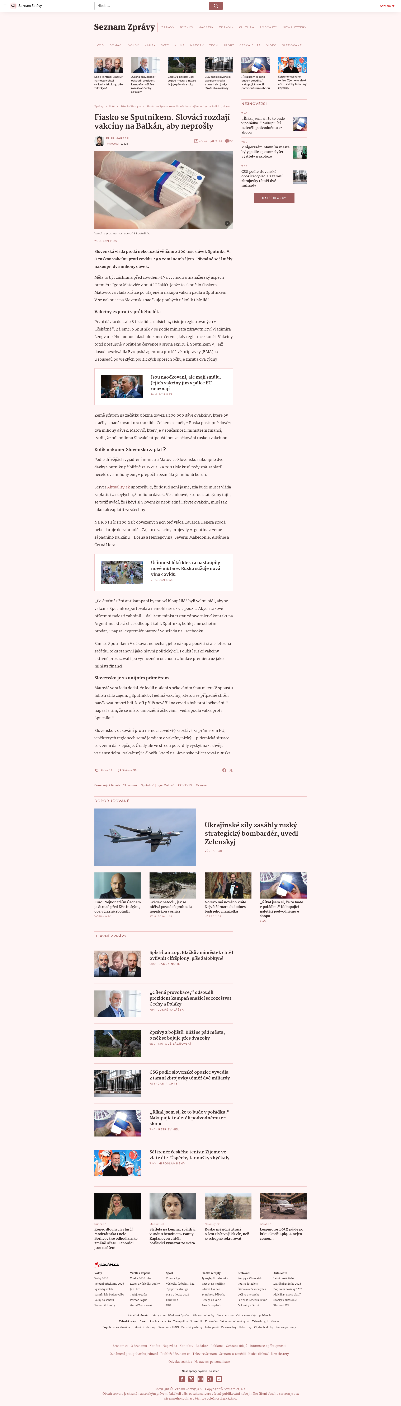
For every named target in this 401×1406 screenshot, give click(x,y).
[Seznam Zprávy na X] (191, 1379)
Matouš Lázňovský (175, 1043)
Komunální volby (104, 1305)
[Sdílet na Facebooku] (224, 770)
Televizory (245, 1327)
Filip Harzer (117, 138)
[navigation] (5, 6)
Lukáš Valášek (171, 1009)
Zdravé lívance (211, 1289)
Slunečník (196, 1321)
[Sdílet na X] (231, 770)
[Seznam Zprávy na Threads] (210, 1379)
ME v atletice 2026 (177, 1295)
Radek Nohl (169, 963)
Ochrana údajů (236, 1346)
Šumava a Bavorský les (252, 1289)
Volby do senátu (104, 1300)
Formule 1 (172, 1300)
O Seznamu (139, 1346)
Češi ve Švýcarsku (249, 1295)
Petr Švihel (168, 1129)
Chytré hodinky (263, 1327)
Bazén (143, 1321)
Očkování (202, 785)
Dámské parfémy (192, 1327)
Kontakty (186, 1346)
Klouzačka (211, 1321)
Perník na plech (211, 1305)
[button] (108, 65)
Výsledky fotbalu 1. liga (180, 1284)
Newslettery (280, 1353)
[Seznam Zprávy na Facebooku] (182, 1379)
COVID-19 (185, 785)
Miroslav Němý (172, 1163)
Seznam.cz (387, 6)
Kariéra (155, 1346)
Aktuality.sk (118, 487)
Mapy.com (159, 1315)
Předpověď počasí (179, 1315)
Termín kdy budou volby (109, 1295)
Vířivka (275, 1321)
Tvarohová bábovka (213, 1295)
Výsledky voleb (103, 1289)
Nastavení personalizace (212, 1361)
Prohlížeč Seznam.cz (175, 1353)
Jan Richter (169, 1083)
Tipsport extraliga (177, 1289)
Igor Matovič (166, 785)
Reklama (217, 1346)
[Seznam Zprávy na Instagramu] (200, 1379)
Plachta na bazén (160, 1321)
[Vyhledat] (216, 6)
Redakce (202, 1346)
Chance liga (173, 1278)
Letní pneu (212, 1327)
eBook (203, 141)
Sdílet (218, 141)
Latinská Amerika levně (252, 1300)
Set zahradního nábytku (235, 1321)
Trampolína (180, 1321)
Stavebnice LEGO (168, 1327)
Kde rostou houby (203, 1315)
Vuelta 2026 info (140, 1278)
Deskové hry (228, 1327)
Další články (274, 198)
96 (231, 141)
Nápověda (170, 1346)
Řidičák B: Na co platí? (287, 1295)
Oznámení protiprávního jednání (134, 1353)
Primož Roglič (138, 1300)
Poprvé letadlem (248, 1284)
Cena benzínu (225, 1315)
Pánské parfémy (286, 1327)
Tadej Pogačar (138, 1295)
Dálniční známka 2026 (287, 1284)
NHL (169, 1305)
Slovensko (130, 785)
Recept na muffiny (213, 1284)
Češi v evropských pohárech (253, 1315)
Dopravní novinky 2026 (287, 1289)
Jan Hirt (135, 1289)
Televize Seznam (205, 1353)
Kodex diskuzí (258, 1353)
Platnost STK (281, 1305)
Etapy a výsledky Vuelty (145, 1284)
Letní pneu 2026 (283, 1278)
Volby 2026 (101, 1278)
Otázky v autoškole (285, 1300)
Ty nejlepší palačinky (215, 1278)
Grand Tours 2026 (141, 1305)
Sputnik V (147, 785)
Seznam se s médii (232, 1353)
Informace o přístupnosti (268, 1346)
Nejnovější (254, 104)
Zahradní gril (260, 1321)
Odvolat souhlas (180, 1361)
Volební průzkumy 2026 (109, 1284)
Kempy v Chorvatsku (250, 1278)
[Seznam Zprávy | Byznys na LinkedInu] (219, 1379)
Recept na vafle (211, 1300)
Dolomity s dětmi (248, 1305)
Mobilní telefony (145, 1327)
